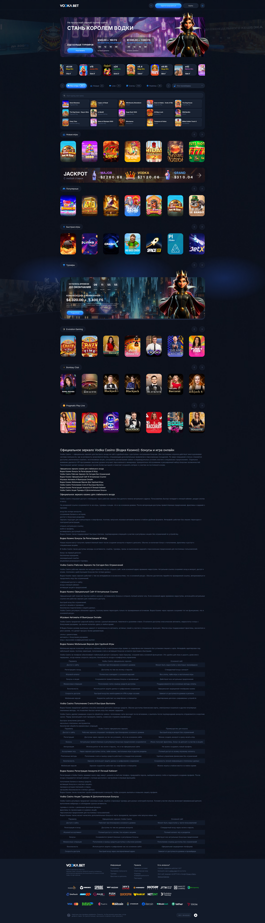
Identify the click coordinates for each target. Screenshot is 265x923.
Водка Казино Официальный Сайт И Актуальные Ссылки (83, 477)
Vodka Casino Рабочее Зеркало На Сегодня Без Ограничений (85, 474)
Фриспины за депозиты (118, 876)
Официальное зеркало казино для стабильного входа (82, 469)
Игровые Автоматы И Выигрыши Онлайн (76, 479)
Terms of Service (163, 877)
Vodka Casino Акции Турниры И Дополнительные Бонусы (83, 490)
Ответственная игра (141, 871)
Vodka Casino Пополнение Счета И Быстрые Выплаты (82, 485)
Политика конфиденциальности (141, 874)
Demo (68, 163)
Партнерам (138, 878)
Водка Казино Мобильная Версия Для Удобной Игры (81, 482)
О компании (114, 868)
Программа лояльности (118, 871)
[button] (62, 85)
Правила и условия (141, 868)
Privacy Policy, (191, 874)
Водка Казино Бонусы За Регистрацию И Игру (79, 471)
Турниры (113, 873)
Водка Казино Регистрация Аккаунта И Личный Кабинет (83, 487)
